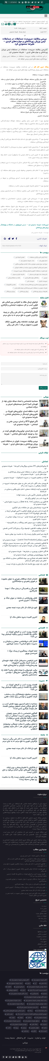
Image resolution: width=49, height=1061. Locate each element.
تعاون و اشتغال (42, 944)
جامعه (9, 21)
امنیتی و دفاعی (42, 934)
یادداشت (7, 23)
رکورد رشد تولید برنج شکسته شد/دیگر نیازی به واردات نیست (26, 564)
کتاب (9, 1028)
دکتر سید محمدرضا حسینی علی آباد (28, 1007)
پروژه (16, 1028)
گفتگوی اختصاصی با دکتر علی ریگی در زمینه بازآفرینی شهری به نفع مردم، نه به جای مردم (20, 314)
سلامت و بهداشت (39, 23)
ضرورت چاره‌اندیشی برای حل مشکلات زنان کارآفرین (29, 507)
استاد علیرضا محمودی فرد (15, 983)
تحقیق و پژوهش (13, 990)
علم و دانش (10, 1014)
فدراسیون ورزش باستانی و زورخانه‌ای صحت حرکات (34, 285)
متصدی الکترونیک (11, 285)
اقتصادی (42, 627)
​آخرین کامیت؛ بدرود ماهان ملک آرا (23, 617)
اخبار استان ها (27, 21)
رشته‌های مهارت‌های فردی (32, 278)
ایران (23, 990)
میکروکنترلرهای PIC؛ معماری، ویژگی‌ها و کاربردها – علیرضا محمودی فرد (24, 467)
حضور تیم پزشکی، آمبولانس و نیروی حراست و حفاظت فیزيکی (31, 268)
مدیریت (17, 23)
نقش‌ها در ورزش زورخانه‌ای (40, 291)
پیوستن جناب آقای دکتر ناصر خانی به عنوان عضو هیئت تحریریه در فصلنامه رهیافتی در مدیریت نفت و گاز (24, 484)
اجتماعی (34, 21)
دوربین (45, 278)
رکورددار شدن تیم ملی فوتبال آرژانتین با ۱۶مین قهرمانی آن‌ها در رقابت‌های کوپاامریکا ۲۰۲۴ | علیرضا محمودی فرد (25, 512)
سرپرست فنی (30, 281)
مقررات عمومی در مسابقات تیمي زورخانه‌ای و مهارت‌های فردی (31, 288)
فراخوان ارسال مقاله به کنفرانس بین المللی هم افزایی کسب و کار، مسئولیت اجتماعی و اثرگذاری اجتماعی (19, 305)
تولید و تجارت (40, 1037)
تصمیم (45, 994)
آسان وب (31, 1052)
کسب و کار (44, 1031)
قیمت (12, 1018)
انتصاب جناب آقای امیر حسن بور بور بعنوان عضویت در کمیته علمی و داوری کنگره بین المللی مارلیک (26, 894)
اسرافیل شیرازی (20, 987)
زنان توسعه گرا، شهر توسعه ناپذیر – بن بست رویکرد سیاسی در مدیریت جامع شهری (25, 518)
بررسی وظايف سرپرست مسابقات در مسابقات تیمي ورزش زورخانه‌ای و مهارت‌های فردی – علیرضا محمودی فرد (24, 41)
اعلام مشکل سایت (41, 913)
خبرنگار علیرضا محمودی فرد (16, 1004)
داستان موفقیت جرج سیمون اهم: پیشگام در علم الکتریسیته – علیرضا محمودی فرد (26, 523)
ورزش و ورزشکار (10, 291)
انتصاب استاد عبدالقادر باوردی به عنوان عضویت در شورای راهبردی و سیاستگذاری (19, 580)
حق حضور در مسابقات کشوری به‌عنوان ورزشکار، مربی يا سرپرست (30, 271)
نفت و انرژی (43, 946)
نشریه (45, 1028)
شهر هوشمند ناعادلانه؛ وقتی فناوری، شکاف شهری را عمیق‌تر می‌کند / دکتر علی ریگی (21, 323)
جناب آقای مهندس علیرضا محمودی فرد (36, 997)
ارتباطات (20, 21)
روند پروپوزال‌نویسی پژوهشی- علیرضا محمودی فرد (29, 555)
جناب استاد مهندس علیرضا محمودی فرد (36, 1000)
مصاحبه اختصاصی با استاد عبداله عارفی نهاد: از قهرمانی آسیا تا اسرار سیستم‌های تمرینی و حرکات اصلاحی (20, 404)
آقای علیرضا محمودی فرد (40, 980)
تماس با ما (43, 908)
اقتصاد (9, 987)
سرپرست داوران (43, 281)
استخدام (44, 911)
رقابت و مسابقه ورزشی (14, 278)
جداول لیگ (43, 939)
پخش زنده (43, 921)
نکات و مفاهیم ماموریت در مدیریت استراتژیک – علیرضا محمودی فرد (25, 478)
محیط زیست (10, 1037)
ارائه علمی (44, 983)
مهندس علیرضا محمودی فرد (19, 1024)
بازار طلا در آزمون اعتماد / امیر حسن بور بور (33, 856)
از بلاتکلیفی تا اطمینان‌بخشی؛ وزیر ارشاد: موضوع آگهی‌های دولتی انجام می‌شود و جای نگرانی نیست (19, 769)
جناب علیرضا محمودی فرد (27, 261)
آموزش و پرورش (41, 21)
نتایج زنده (44, 941)
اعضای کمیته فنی (20, 257)
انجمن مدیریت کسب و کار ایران (38, 990)
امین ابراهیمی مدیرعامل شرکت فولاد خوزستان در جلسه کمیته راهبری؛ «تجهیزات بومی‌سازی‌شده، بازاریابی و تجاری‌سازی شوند (19, 662)
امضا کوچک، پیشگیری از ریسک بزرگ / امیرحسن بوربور (22, 652)
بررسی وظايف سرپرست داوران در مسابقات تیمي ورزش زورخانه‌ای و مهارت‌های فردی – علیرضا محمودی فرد (19, 444)
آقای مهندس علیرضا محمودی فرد (20, 980)
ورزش (24, 1028)
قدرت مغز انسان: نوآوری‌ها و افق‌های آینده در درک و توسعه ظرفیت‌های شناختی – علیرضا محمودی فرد (20, 434)
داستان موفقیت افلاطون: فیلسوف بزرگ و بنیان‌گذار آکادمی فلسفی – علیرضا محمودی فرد (24, 529)
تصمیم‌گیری (35, 994)
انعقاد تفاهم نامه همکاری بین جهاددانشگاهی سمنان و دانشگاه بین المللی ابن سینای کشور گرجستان (24, 559)
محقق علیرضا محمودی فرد (32, 1021)
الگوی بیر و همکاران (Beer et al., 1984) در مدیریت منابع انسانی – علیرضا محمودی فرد (24, 503)
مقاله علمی (34, 1024)
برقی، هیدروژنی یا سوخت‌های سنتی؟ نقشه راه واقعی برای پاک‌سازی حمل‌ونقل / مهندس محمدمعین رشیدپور (19, 672)
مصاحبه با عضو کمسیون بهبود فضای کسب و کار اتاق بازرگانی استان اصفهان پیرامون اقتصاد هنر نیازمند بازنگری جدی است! (20, 706)
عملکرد (29, 1018)
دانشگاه (45, 1007)
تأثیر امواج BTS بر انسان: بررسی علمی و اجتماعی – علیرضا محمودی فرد (22, 423)
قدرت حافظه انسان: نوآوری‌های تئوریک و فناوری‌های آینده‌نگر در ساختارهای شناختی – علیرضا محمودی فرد (20, 414)
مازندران (22, 23)
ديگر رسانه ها (43, 918)
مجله (45, 1021)
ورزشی (12, 23)
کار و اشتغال (21, 1037)
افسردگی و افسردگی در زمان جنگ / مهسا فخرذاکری (21, 589)
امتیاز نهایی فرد (43, 261)
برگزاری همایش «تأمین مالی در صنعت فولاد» (31, 495)
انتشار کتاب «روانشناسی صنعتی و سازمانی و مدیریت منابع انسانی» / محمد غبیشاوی (20, 642)
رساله (30, 1011)
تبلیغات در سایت (42, 916)
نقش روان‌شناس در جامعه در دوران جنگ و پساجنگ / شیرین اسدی (20, 599)
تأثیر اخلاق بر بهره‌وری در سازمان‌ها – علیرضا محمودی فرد (27, 551)
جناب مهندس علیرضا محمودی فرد (38, 1004)
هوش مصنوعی (35, 1028)
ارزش (28, 983)
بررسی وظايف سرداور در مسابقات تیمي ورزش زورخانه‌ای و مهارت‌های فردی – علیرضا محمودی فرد (27, 473)
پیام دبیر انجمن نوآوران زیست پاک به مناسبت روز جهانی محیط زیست (25, 535)
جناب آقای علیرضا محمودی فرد (19, 994)
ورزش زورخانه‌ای (24, 291)
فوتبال (21, 1018)
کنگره (34, 1031)
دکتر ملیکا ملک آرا (42, 1011)
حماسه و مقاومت (42, 936)
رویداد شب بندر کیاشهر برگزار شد (35, 498)
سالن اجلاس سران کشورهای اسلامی (14, 1011)
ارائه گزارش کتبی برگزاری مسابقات (38, 257)
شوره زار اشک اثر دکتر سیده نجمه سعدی (21, 607)
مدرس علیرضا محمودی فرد (13, 1021)
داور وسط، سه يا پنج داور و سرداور (38, 274)
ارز (35, 983)
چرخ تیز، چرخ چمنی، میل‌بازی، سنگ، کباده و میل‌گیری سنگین (31, 264)
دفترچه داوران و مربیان (18, 274)
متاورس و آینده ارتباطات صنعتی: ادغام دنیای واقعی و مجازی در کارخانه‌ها (25, 490)
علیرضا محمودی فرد (41, 1018)
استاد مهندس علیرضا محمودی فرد (38, 987)
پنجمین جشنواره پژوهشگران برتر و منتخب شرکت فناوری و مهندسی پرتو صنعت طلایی (20, 695)
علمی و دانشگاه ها (29, 23)
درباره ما (44, 906)
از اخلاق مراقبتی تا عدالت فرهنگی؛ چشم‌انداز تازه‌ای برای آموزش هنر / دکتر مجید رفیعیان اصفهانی (20, 726)
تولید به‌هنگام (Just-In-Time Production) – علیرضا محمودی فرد (24, 540)
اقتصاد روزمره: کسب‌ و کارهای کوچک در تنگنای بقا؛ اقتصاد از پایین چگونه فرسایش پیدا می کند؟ (19, 634)
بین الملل (15, 21)
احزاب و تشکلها (42, 932)
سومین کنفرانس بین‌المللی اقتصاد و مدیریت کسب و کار (32, 1014)
